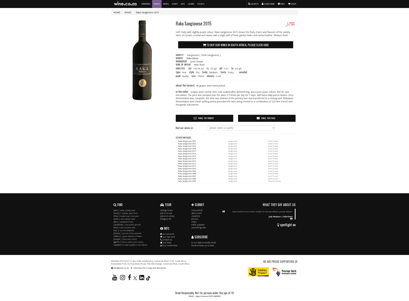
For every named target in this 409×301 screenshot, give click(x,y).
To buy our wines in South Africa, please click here (237, 45)
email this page (268, 118)
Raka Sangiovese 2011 (187, 166)
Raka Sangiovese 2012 (187, 164)
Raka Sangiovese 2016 (187, 153)
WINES (157, 4)
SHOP (293, 4)
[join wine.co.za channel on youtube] (114, 279)
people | (125, 239)
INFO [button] (282, 4)
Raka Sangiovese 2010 (187, 169)
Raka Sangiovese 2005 (187, 181)
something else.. (199, 227)
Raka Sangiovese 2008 (187, 173)
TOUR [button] (200, 4)
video (194, 221)
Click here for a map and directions (150, 268)
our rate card (168, 236)
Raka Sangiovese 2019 (187, 146)
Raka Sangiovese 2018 (187, 149)
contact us (167, 239)
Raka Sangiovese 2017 (187, 151)
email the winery (206, 118)
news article (197, 210)
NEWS (166, 4)
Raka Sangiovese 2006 (187, 179)
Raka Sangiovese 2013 (187, 161)
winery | (125, 213)
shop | (126, 216)
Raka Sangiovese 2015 (187, 156)
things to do (165, 219)
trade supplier (198, 224)
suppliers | (130, 244)
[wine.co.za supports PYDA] (284, 271)
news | (124, 219)
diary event (196, 213)
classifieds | (126, 224)
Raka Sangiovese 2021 (187, 144)
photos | (127, 233)
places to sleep (167, 216)
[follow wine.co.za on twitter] (135, 279)
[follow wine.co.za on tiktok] (148, 279)
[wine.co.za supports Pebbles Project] (258, 271)
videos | (127, 236)
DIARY (175, 4)
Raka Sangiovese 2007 (187, 176)
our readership (169, 245)
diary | (123, 221)
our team (166, 242)
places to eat (166, 213)
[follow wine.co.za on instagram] (122, 279)
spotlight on (287, 224)
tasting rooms (166, 210)
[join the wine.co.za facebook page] (129, 279)
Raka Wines (192, 58)
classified (195, 216)
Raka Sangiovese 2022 (187, 141)
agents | (128, 242)
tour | (123, 230)
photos (194, 219)
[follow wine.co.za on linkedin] (141, 279)
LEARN (191, 4)
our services (168, 234)
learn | (124, 227)
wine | (124, 210)
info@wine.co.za (121, 268)
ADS (183, 4)
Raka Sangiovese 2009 (187, 171)
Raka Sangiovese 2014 (187, 158)
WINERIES (145, 4)
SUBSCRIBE (201, 237)
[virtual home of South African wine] (125, 4)
